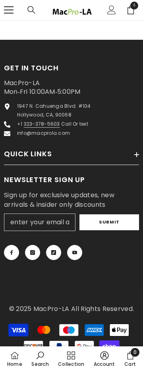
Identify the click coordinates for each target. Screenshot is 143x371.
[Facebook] (11, 252)
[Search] (31, 10)
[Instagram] (32, 252)
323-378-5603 (42, 123)
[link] (40, 358)
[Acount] (111, 10)
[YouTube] (74, 252)
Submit (109, 222)
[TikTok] (53, 252)
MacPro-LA (52, 308)
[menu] (9, 10)
